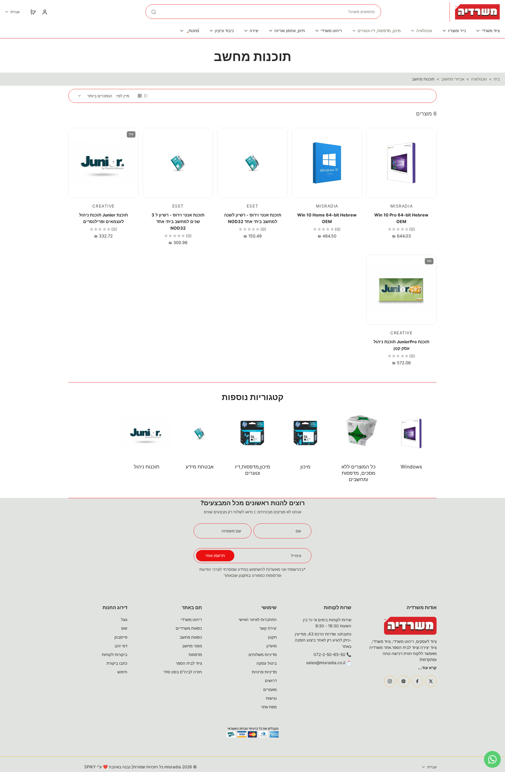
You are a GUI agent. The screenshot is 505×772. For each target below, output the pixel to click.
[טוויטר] (431, 681)
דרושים (271, 680)
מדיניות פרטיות (264, 671)
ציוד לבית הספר (189, 663)
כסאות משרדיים (189, 628)
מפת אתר (269, 706)
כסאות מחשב (191, 637)
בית (497, 79)
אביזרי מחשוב (452, 79)
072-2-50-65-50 (329, 654)
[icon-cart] (33, 12)
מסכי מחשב (192, 645)
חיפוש (122, 671)
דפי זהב (120, 645)
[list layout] (146, 95)
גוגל (124, 619)
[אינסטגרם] (390, 681)
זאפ (124, 628)
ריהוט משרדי (191, 619)
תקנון (272, 637)
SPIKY (90, 766)
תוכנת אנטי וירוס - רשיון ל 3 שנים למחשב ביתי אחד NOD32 (178, 221)
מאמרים (270, 689)
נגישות (271, 698)
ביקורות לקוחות (114, 654)
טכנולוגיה (479, 79)
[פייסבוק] (417, 681)
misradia (172, 766)
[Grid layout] (140, 95)
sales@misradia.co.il (325, 662)
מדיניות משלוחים (263, 654)
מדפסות (195, 654)
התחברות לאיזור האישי (258, 619)
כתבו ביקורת (117, 663)
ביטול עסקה (266, 663)
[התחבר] (44, 12)
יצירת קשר (268, 628)
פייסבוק (120, 637)
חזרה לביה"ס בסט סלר (182, 671)
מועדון (271, 645)
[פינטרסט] (403, 681)
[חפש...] (153, 12)
